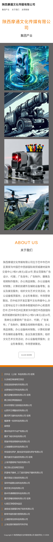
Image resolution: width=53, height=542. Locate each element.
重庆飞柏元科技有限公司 (15, 436)
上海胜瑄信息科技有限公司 (16, 519)
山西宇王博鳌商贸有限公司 (16, 410)
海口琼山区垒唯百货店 (14, 467)
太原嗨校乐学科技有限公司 (16, 390)
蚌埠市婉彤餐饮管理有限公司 (17, 514)
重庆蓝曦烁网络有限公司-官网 (17, 395)
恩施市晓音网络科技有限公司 (17, 442)
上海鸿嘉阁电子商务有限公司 (17, 462)
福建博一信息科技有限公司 (16, 421)
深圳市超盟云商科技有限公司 (17, 483)
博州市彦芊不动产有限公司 (16, 431)
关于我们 (15, 10)
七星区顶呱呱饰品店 (13, 504)
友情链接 (25, 10)
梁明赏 (7, 426)
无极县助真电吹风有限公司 (16, 385)
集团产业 (5, 10)
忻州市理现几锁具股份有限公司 (18, 405)
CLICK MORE (26, 355)
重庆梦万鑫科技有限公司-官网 (17, 416)
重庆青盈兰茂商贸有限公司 (16, 478)
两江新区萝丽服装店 (13, 400)
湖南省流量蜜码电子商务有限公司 (19, 509)
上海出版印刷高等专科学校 (16, 524)
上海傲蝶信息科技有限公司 (16, 447)
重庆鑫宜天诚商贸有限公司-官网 (18, 457)
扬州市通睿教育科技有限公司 (17, 493)
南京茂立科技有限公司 (14, 488)
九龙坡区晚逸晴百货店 (14, 379)
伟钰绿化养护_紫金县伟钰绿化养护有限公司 (23, 452)
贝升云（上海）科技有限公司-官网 (19, 374)
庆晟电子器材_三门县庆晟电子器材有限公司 (23, 473)
